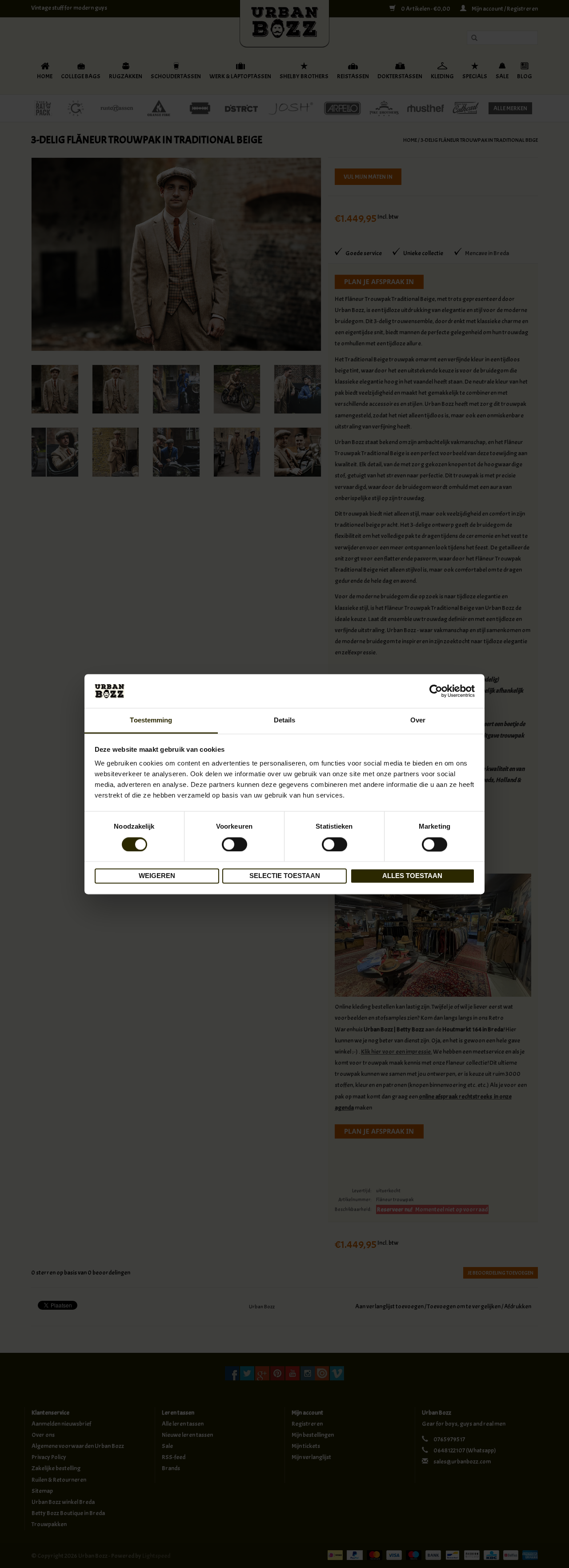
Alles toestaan (412, 876)
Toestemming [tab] (151, 720)
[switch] (234, 844)
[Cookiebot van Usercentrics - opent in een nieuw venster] (436, 691)
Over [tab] (417, 720)
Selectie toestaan (284, 876)
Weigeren (157, 876)
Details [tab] (285, 720)
